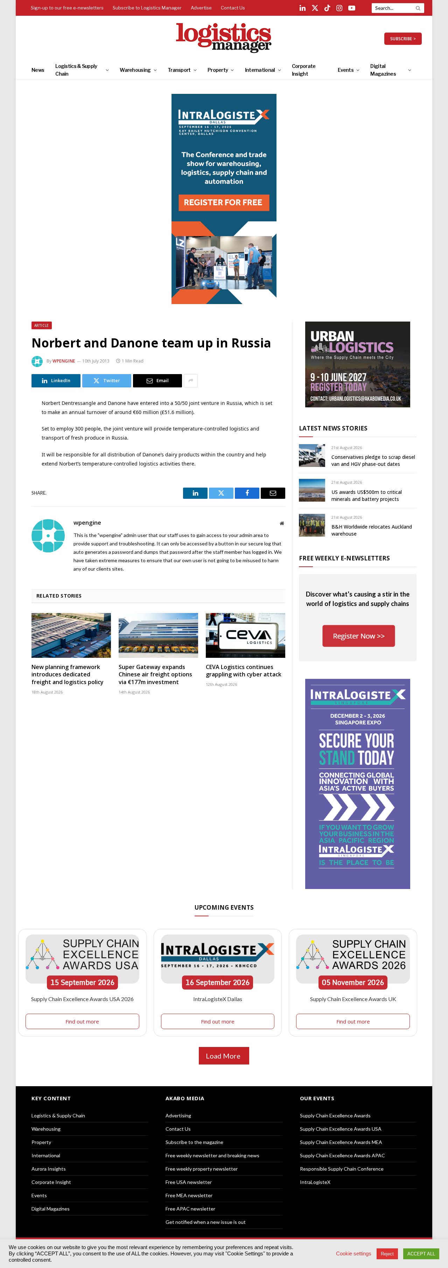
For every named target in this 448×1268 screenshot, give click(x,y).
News (37, 70)
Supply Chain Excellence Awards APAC (342, 1155)
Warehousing (135, 70)
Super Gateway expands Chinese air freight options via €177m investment (155, 674)
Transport (179, 70)
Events (346, 70)
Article (41, 325)
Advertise (201, 8)
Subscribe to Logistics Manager (147, 8)
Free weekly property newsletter (202, 1169)
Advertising (178, 1115)
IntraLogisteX (315, 1182)
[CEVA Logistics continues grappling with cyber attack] (245, 635)
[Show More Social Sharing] (191, 380)
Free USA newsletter (189, 1182)
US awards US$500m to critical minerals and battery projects (366, 495)
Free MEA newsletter (189, 1195)
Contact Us (233, 8)
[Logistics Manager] (224, 38)
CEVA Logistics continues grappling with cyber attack (243, 670)
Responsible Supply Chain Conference (342, 1169)
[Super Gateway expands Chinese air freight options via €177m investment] (158, 635)
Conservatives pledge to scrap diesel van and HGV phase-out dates (373, 460)
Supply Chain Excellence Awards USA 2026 (82, 998)
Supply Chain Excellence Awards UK (353, 998)
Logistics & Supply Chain (76, 70)
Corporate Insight (304, 70)
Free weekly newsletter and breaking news (212, 1155)
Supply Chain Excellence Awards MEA (341, 1142)
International (260, 70)
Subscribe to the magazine (194, 1142)
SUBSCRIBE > (403, 39)
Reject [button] (387, 1253)
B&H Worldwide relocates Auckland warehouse (371, 530)
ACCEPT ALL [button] (421, 1253)
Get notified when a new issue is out (206, 1222)
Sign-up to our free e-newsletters (67, 8)
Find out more (82, 1021)
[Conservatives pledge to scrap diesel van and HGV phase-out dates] (312, 455)
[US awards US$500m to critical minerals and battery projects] (312, 490)
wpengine (63, 361)
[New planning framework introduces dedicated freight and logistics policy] (71, 635)
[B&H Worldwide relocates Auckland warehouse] (312, 525)
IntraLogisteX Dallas (217, 998)
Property (218, 70)
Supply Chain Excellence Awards (335, 1115)
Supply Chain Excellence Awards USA (341, 1129)
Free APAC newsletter (190, 1209)
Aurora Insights (48, 1169)
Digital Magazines (383, 70)
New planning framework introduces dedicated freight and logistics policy (67, 674)
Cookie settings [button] (353, 1253)
